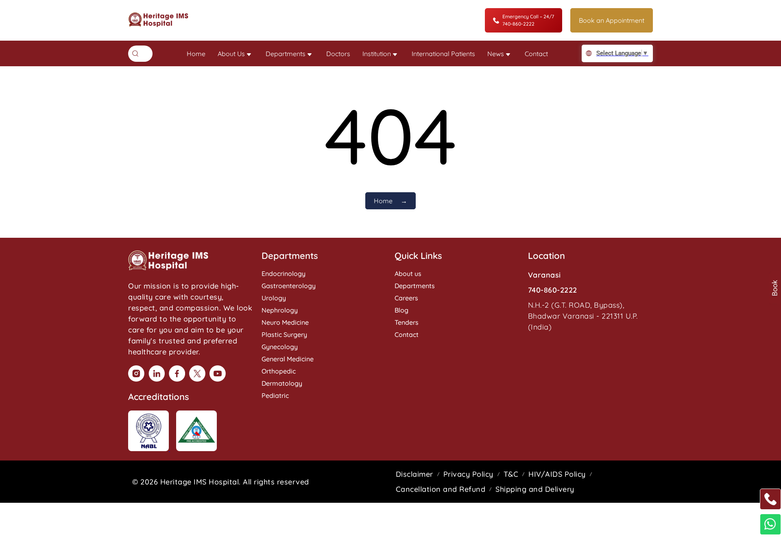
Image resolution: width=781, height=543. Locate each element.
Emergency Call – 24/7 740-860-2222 (528, 20)
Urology (274, 298)
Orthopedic (279, 371)
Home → (390, 201)
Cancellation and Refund (441, 489)
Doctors (338, 54)
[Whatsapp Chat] (770, 524)
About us (408, 273)
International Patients (443, 54)
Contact (536, 54)
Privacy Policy (468, 474)
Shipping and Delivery (534, 489)
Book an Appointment (611, 20)
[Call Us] (770, 499)
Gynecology (280, 347)
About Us (231, 54)
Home (196, 54)
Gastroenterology (289, 286)
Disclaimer (414, 474)
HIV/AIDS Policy (557, 474)
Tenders (407, 322)
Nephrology (280, 310)
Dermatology (282, 383)
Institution (376, 54)
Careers (406, 298)
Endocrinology (283, 273)
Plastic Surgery (284, 334)
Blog (401, 310)
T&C (511, 474)
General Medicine (288, 359)
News (495, 54)
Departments (285, 54)
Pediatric (275, 395)
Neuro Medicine (285, 322)
